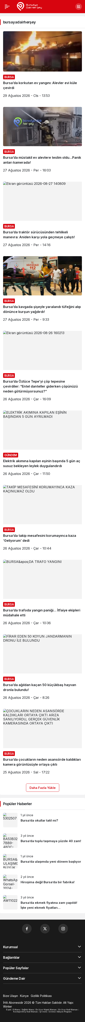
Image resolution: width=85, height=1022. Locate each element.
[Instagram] (63, 929)
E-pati (8, 1010)
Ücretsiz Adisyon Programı (60, 1012)
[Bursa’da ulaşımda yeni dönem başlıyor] (42, 861)
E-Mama (16, 1010)
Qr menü (43, 1012)
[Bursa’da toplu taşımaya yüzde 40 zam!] (42, 840)
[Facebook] (27, 929)
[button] (78, 6)
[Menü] (7, 6)
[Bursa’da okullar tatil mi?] (42, 820)
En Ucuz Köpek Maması (46, 1010)
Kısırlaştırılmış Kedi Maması (25, 1012)
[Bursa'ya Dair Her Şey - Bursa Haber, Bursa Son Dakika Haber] (29, 6)
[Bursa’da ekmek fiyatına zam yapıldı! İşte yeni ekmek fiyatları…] (42, 902)
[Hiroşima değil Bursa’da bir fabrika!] (42, 882)
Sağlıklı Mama (28, 1010)
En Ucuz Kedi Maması (68, 1010)
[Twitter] (45, 929)
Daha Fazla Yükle (43, 788)
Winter (7, 1006)
